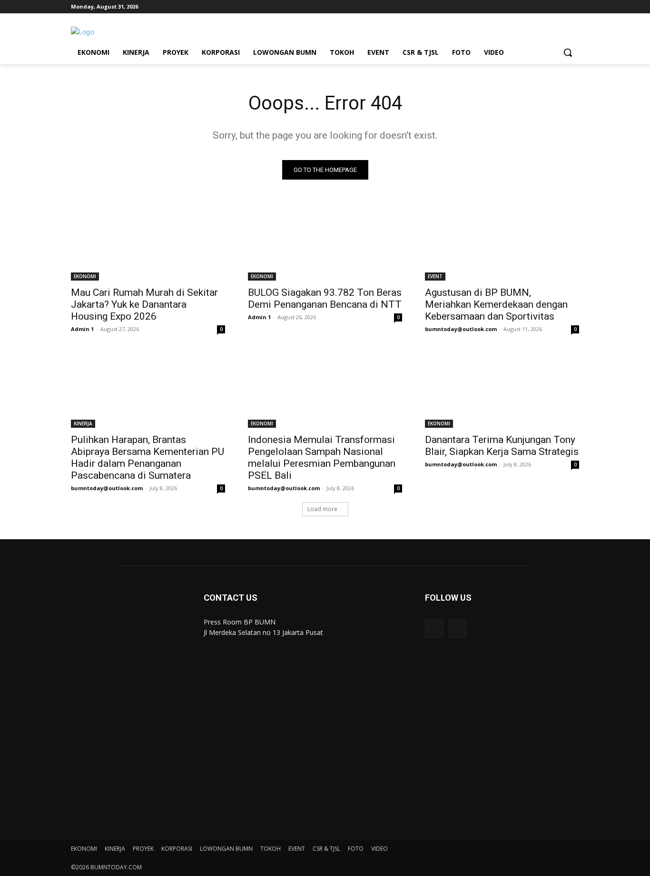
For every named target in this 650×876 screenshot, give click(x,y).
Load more (322, 509)
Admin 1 (82, 328)
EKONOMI (85, 276)
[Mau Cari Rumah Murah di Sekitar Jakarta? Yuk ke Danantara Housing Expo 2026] (148, 242)
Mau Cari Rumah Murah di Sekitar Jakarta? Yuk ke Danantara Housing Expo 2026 (144, 304)
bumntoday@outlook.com (461, 328)
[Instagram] (534, 6)
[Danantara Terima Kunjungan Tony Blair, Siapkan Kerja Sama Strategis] (502, 389)
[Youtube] (573, 6)
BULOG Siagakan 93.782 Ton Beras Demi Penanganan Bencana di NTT (325, 298)
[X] (560, 6)
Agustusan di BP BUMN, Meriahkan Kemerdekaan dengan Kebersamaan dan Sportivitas (496, 304)
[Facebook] (520, 6)
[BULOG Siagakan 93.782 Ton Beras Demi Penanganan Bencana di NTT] (325, 242)
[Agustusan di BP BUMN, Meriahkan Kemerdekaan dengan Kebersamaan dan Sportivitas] (502, 242)
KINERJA (83, 423)
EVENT (435, 276)
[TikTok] (547, 6)
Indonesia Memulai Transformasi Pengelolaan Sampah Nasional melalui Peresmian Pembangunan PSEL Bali (321, 457)
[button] (567, 52)
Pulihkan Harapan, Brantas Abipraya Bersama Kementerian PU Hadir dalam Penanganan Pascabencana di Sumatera (147, 457)
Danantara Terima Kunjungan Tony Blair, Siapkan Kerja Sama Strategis (502, 445)
